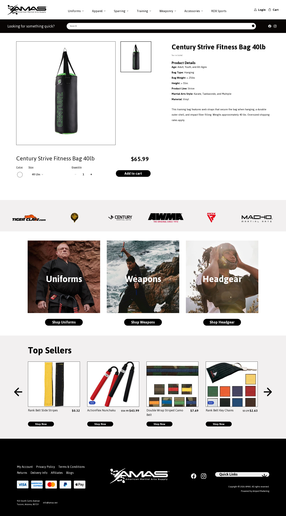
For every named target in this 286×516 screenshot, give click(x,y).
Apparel (97, 11)
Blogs (70, 473)
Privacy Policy (45, 467)
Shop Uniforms (64, 322)
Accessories (192, 11)
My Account (25, 467)
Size (31, 167)
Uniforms (74, 11)
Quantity (77, 167)
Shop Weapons (143, 322)
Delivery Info (39, 473)
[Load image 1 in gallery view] (136, 57)
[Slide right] (268, 392)
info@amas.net (50, 503)
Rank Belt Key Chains (220, 410)
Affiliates (57, 473)
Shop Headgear (222, 322)
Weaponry (166, 11)
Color (19, 167)
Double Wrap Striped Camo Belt (164, 412)
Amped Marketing (261, 491)
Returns (22, 473)
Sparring (119, 11)
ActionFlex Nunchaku (101, 410)
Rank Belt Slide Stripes (43, 410)
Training (142, 11)
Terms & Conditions (71, 467)
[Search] (253, 26)
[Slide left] (18, 392)
